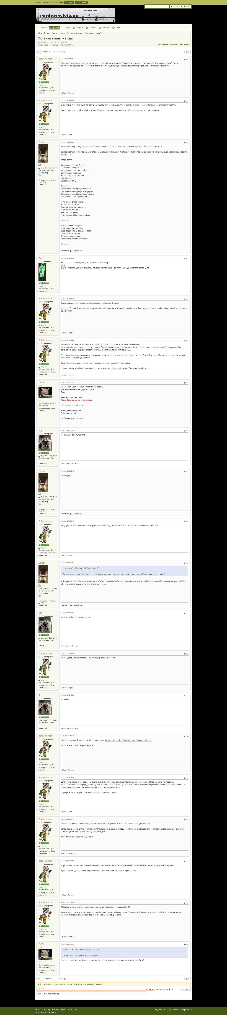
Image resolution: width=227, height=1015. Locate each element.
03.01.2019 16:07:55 (67, 258)
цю (145, 152)
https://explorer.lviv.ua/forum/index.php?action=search (93, 792)
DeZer (41, 382)
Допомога (167, 1010)
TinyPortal (158, 1010)
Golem (41, 142)
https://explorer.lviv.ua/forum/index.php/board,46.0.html (152, 105)
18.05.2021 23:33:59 (67, 944)
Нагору (40, 979)
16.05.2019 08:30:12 (67, 521)
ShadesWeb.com (52, 1012)
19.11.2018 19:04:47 (67, 100)
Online (40, 988)
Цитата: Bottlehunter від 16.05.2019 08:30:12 (82, 568)
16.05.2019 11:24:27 (67, 653)
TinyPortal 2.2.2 (64, 1010)
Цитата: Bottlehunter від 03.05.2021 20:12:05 (82, 949)
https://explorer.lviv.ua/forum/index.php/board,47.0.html (128, 740)
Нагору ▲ (188, 1010)
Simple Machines (52, 1010)
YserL (41, 258)
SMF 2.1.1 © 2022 (40, 1010)
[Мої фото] (39, 461)
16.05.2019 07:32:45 (67, 471)
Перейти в (150, 989)
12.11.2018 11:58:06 (67, 59)
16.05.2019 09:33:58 (67, 613)
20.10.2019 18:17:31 (67, 777)
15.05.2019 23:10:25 (67, 382)
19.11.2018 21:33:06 (67, 142)
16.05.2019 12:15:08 (67, 695)
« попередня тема (165, 44)
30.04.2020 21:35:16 (67, 819)
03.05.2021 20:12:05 (67, 902)
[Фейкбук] (39, 177)
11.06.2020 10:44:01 (67, 861)
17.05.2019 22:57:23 (67, 736)
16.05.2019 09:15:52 (67, 563)
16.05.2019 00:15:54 (67, 430)
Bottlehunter (45, 58)
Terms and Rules (178, 1010)
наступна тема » (181, 44)
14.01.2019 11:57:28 (67, 298)
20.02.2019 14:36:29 (67, 340)
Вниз (39, 52)
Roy (40, 430)
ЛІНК (63, 265)
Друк (187, 52)
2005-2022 (74, 1010)
